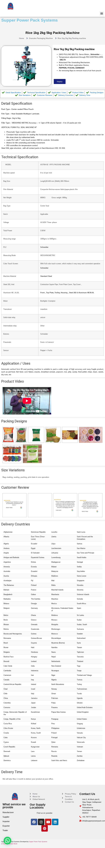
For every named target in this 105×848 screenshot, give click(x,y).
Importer (6, 821)
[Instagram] (41, 822)
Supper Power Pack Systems (29, 20)
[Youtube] (48, 822)
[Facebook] (34, 822)
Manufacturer (8, 812)
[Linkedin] (55, 822)
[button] (101, 13)
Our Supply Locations (37, 806)
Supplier (6, 817)
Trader (5, 830)
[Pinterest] (44, 828)
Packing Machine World (10, 844)
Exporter (6, 826)
